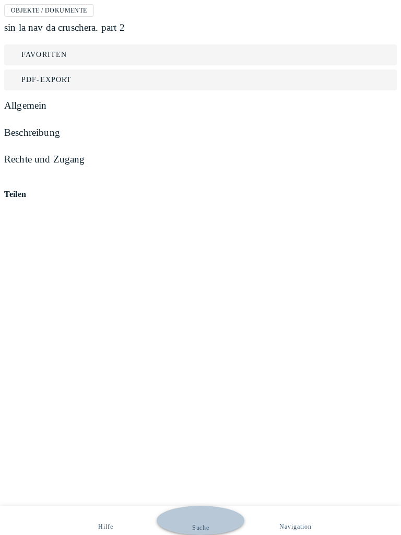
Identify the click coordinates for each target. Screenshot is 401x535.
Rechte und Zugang (44, 159)
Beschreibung (32, 132)
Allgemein (25, 105)
